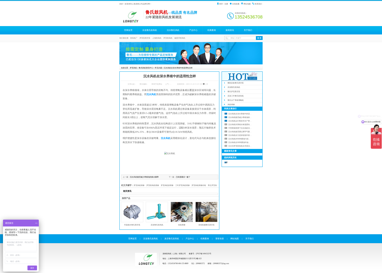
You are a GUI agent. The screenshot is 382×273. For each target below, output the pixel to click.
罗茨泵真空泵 (145, 38)
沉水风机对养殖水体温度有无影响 (241, 124)
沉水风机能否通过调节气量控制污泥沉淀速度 (246, 132)
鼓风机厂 (133, 38)
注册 (226, 4)
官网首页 (128, 30)
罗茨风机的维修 (167, 185)
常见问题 (158, 68)
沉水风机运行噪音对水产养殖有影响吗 (243, 121)
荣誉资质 (219, 239)
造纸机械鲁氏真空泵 (206, 225)
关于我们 (248, 30)
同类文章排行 (230, 109)
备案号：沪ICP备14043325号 (200, 254)
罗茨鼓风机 (167, 38)
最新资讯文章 (230, 151)
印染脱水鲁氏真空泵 (132, 225)
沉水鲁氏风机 (173, 30)
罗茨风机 (133, 68)
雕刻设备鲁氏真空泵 (236, 83)
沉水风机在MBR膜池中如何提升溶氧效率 (244, 142)
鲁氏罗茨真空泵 (234, 92)
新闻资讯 (230, 30)
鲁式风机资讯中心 (146, 68)
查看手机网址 (156, 84)
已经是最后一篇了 (183, 177)
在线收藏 (235, 4)
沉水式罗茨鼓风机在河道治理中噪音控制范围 (246, 146)
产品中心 (193, 30)
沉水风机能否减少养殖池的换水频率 (144, 177)
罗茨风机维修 (139, 185)
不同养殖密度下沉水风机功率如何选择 (243, 128)
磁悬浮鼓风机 (179, 38)
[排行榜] (242, 80)
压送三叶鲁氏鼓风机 (236, 96)
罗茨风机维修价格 (199, 185)
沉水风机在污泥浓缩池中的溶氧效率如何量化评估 (248, 135)
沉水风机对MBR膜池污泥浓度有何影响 (243, 139)
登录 (221, 4)
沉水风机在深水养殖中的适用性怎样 (178, 68)
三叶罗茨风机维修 (182, 185)
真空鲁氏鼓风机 (171, 239)
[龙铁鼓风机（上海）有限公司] (131, 22)
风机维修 (181, 225)
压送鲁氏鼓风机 (149, 30)
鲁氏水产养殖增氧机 (236, 100)
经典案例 (211, 30)
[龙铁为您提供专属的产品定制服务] (191, 53)
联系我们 (258, 4)
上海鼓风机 (156, 38)
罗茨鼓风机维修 (152, 185)
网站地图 (247, 4)
